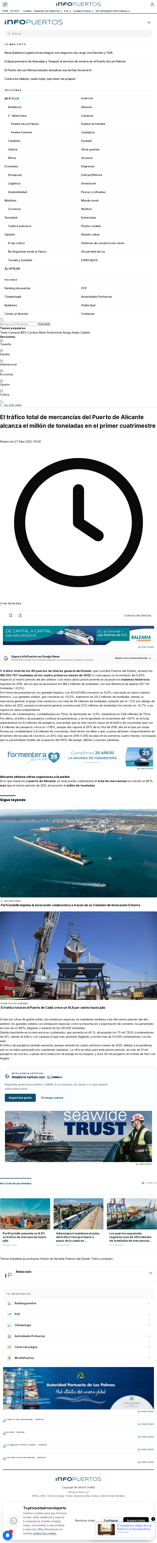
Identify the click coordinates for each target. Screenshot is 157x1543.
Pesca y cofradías (93, 192)
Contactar (88, 313)
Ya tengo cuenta (52, 1097)
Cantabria (88, 132)
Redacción (7, 441)
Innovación (88, 183)
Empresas (87, 166)
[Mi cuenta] (152, 4)
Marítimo (10, 200)
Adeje (75, 332)
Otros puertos (90, 149)
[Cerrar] (149, 22)
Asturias (86, 107)
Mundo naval (89, 200)
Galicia (12, 149)
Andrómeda (54, 332)
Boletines (11, 305)
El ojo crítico (16, 243)
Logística (14, 183)
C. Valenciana (17, 115)
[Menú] (5, 4)
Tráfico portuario (102, 1259)
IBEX (23, 332)
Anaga (67, 332)
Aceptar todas (136, 1520)
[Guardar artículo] (10, 615)
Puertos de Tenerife (93, 123)
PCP (66, 11)
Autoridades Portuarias (111, 11)
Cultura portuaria (19, 226)
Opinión (10, 234)
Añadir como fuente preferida (131, 658)
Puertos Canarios (21, 132)
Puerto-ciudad (91, 226)
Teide (3, 332)
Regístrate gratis (20, 1097)
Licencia (137, 615)
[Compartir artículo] (20, 615)
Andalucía (14, 107)
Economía (11, 166)
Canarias (87, 115)
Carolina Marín (36, 332)
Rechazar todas (85, 1520)
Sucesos (87, 157)
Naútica (86, 209)
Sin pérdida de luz (93, 251)
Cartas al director (16, 313)
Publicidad (88, 305)
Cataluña (14, 140)
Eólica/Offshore (91, 175)
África (12, 157)
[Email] (150, 1273)
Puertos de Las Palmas (25, 123)
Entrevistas (88, 217)
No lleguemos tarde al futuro (27, 251)
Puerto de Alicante (52, 1259)
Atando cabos (90, 234)
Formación (15, 175)
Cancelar (44, 323)
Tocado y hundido (20, 260)
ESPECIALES (89, 260)
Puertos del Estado (77, 1259)
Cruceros (14, 209)
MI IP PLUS (12, 98)
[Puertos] (34, 22)
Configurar (111, 1520)
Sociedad (11, 217)
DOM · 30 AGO (10, 11)
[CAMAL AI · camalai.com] (54, 1077)
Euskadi (86, 140)
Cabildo (85, 332)
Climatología (82, 11)
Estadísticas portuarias (24, 1259)
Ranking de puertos (46, 11)
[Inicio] (78, 4)
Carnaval (14, 332)
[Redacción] (8, 1275)
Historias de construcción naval (102, 243)
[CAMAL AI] (27, 11)
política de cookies (44, 1533)
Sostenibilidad (17, 192)
